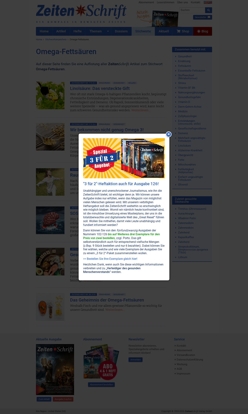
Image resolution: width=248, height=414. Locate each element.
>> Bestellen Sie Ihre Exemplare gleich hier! (110, 259)
